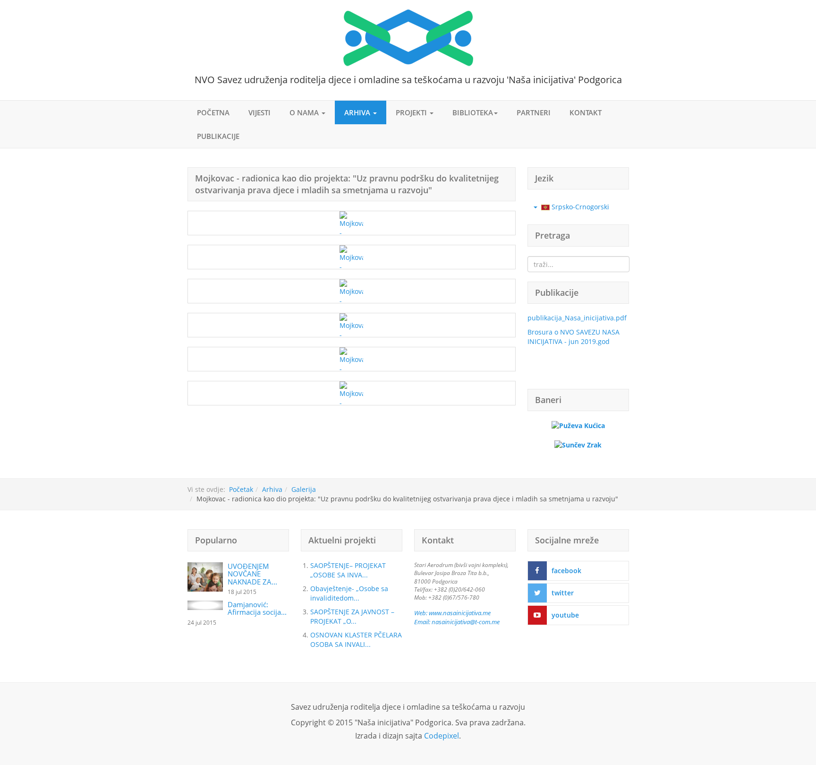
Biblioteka (472, 112)
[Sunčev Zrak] (578, 444)
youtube (565, 614)
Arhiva (358, 112)
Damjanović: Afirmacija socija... (257, 608)
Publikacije (218, 136)
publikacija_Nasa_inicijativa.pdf (577, 317)
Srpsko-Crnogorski (579, 206)
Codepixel (441, 736)
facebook (566, 570)
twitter (563, 592)
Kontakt (586, 112)
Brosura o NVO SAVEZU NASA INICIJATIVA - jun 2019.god (573, 336)
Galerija (303, 489)
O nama (305, 112)
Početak (241, 489)
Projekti (412, 112)
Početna (213, 112)
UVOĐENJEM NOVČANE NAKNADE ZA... (252, 573)
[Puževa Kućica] (578, 425)
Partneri (534, 112)
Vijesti (259, 112)
